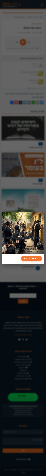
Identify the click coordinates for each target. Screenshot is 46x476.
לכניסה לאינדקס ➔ (31, 258)
